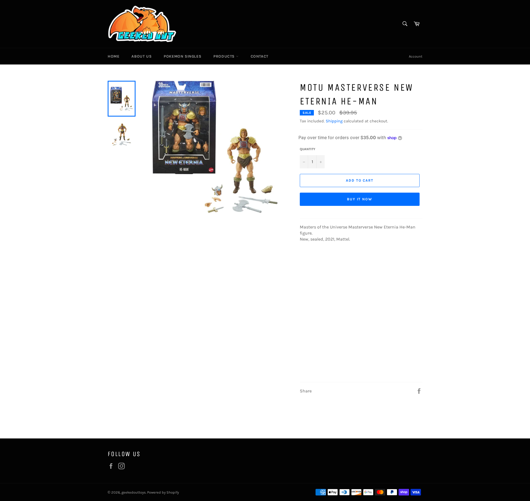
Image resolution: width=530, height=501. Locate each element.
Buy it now (360, 199)
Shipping (334, 120)
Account (415, 56)
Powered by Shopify (163, 492)
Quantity (307, 149)
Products (224, 56)
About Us (141, 56)
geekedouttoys (133, 492)
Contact (259, 56)
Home (113, 56)
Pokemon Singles (182, 56)
